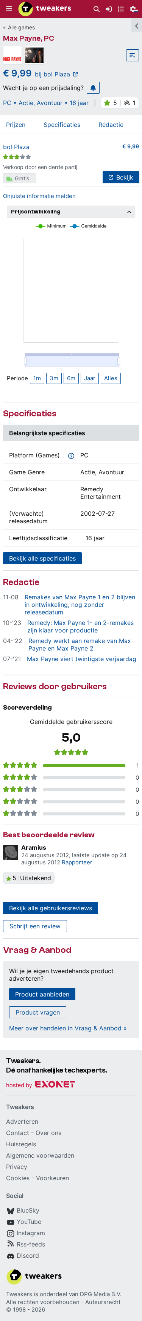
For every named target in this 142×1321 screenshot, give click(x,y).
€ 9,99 (130, 146)
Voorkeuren (52, 1178)
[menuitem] (97, 9)
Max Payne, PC (28, 38)
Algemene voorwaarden (40, 1155)
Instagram (31, 1233)
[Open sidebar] (136, 25)
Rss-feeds (31, 1244)
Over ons (48, 1133)
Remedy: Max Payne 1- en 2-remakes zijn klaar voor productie (80, 626)
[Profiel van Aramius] (10, 852)
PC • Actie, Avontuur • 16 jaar (46, 103)
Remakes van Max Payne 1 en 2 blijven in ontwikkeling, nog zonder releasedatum (80, 604)
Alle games (21, 27)
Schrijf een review (35, 926)
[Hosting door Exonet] (40, 1085)
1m (37, 378)
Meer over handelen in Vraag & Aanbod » (68, 1028)
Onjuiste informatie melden (39, 196)
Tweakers (19, 1294)
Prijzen (15, 124)
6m (71, 378)
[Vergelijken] (132, 55)
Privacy (16, 1166)
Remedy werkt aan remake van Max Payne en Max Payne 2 (79, 644)
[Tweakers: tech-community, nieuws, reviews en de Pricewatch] (44, 9)
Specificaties (62, 124)
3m (54, 378)
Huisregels (21, 1144)
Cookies (18, 1178)
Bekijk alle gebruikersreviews (50, 908)
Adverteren (22, 1121)
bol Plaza (16, 147)
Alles (110, 378)
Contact (17, 1133)
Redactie (110, 124)
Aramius (33, 847)
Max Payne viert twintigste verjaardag (81, 659)
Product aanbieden (42, 994)
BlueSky (28, 1210)
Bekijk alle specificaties (42, 558)
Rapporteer (77, 862)
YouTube (29, 1221)
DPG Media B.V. (101, 1294)
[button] (9, 9)
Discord (28, 1255)
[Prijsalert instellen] (93, 88)
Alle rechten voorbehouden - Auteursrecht (63, 1302)
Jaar (89, 378)
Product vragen (38, 1012)
